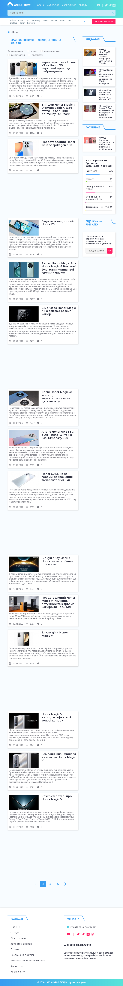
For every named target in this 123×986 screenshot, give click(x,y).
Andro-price (69, 5)
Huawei (54, 20)
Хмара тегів (17, 966)
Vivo (27, 20)
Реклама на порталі (22, 954)
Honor (22, 23)
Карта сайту (17, 971)
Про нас (15, 949)
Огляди (83, 5)
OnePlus (13, 23)
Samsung (36, 20)
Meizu (62, 20)
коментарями (18, 55)
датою (34, 51)
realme (13, 20)
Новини (40, 5)
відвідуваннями (52, 51)
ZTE (69, 20)
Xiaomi (45, 20)
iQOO (20, 20)
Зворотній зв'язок (21, 943)
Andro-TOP (53, 5)
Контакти (31, 23)
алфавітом (37, 55)
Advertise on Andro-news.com (27, 960)
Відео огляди (18, 938)
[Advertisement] (43, 197)
